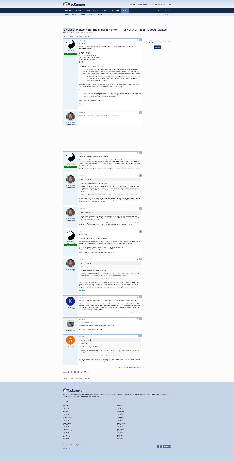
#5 (140, 208)
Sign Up (157, 47)
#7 (140, 259)
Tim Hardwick (120, 417)
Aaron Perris (120, 435)
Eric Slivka (119, 405)
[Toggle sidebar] (170, 14)
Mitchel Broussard (67, 417)
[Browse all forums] (166, 14)
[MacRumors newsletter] (170, 4)
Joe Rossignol (120, 411)
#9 (140, 319)
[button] (77, 10)
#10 (140, 336)
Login (157, 50)
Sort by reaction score (87, 32)
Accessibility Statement (77, 445)
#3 (140, 153)
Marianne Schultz (121, 423)
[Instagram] (159, 4)
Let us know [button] (143, 4)
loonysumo (67, 32)
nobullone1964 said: (86, 212)
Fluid (64, 448)
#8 (140, 297)
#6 (140, 231)
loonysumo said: (85, 179)
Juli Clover (65, 411)
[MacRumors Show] (153, 4)
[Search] (168, 14)
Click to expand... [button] (110, 279)
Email (64, 408)
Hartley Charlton (67, 423)
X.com (67, 408)
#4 (140, 175)
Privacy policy (66, 445)
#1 (140, 40)
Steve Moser (66, 435)
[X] (162, 4)
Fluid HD (68, 448)
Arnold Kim (66, 405)
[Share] (137, 40)
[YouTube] (164, 4)
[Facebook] (156, 4)
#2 (140, 112)
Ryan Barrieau (120, 429)
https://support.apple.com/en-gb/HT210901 (107, 71)
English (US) (167, 446)
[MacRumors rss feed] (167, 4)
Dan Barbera (66, 429)
